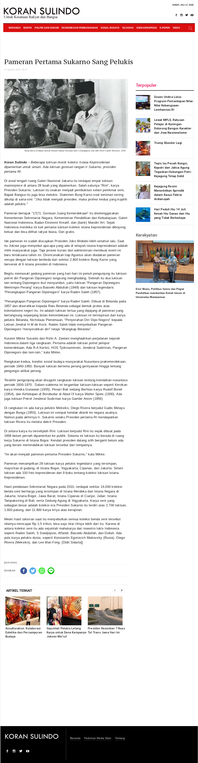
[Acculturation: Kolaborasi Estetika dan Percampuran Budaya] (25, 610)
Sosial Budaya (110, 27)
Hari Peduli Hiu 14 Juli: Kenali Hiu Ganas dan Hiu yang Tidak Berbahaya (172, 214)
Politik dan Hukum (47, 27)
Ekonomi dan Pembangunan (79, 27)
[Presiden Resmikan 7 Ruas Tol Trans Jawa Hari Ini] (108, 610)
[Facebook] (176, 15)
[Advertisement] (66, 685)
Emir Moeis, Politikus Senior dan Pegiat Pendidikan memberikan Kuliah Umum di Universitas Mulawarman (160, 293)
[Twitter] (186, 15)
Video (176, 27)
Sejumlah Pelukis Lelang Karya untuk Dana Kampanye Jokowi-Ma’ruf (66, 632)
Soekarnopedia (146, 27)
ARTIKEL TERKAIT (19, 590)
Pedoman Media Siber (97, 738)
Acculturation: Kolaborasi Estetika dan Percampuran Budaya (23, 632)
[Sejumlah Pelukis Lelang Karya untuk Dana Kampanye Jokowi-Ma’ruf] (67, 610)
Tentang (120, 738)
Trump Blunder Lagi (168, 143)
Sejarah (128, 27)
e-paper (165, 27)
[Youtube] (192, 15)
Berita (27, 27)
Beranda (15, 27)
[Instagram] (181, 15)
